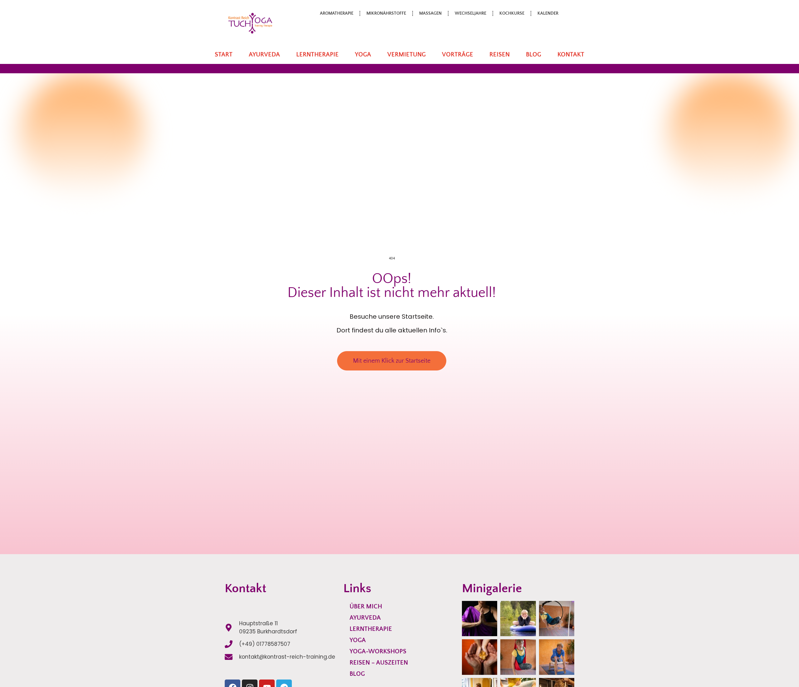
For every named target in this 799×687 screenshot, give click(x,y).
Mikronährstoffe (386, 13)
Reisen (499, 54)
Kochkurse (511, 13)
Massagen (430, 13)
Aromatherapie (336, 13)
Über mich (366, 606)
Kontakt (570, 54)
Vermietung (406, 54)
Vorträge (457, 54)
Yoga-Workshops (378, 651)
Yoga (363, 54)
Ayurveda (264, 54)
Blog (533, 54)
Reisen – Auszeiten (379, 662)
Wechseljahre (470, 13)
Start (224, 54)
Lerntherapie (317, 54)
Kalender (547, 13)
